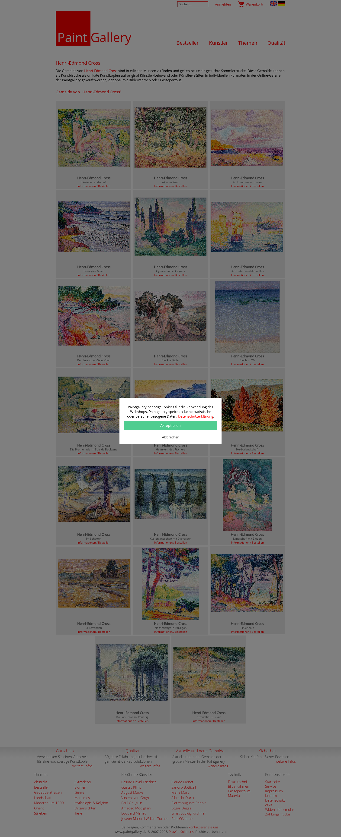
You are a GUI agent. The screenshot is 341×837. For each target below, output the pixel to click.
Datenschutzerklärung (195, 416)
